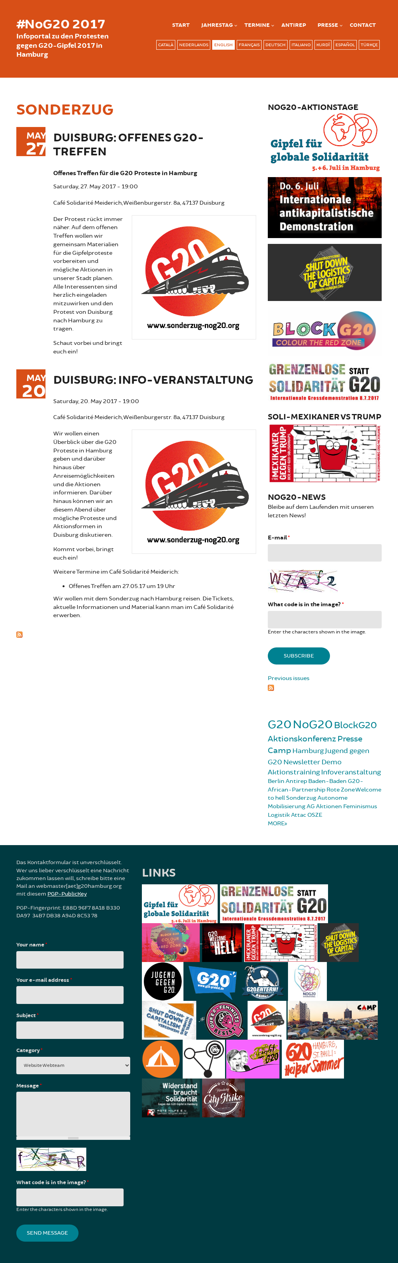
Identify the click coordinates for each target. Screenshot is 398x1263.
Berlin (276, 781)
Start (181, 25)
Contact (363, 25)
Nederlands (193, 44)
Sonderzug (301, 798)
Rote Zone (340, 789)
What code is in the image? (306, 604)
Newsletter (301, 762)
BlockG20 (355, 725)
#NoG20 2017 (60, 24)
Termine (257, 25)
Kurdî (323, 44)
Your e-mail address (44, 980)
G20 (280, 724)
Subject (27, 1015)
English (223, 44)
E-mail (279, 537)
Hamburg (308, 750)
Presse (328, 25)
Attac (298, 815)
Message (29, 1085)
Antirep (296, 781)
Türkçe (369, 44)
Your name (31, 944)
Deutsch (275, 44)
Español (345, 44)
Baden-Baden (327, 781)
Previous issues (288, 678)
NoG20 (313, 724)
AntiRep (293, 25)
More (276, 823)
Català (165, 44)
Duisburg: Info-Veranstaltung (153, 380)
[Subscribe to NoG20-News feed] (325, 686)
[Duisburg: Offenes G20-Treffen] (194, 276)
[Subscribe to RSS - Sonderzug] (136, 634)
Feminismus (360, 806)
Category (29, 1050)
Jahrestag (217, 25)
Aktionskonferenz (302, 739)
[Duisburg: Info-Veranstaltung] (194, 490)
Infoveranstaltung (351, 772)
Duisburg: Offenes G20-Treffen (128, 145)
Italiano (301, 44)
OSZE (314, 815)
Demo (331, 762)
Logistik (279, 815)
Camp (279, 750)
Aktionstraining (294, 772)
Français (249, 44)
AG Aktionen (324, 806)
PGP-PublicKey (67, 894)
